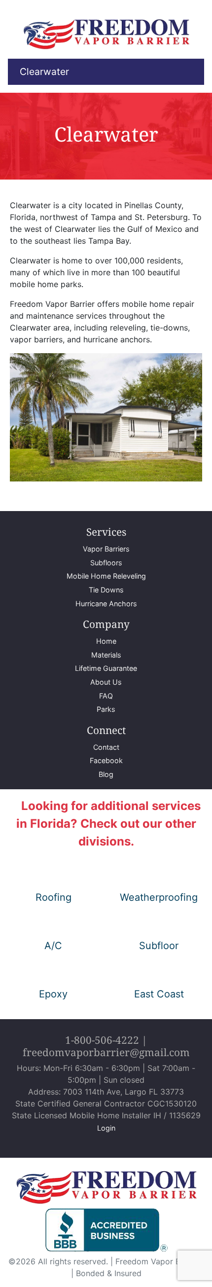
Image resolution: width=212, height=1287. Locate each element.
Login (106, 1128)
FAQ (106, 696)
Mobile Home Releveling (106, 576)
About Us (106, 682)
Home (106, 641)
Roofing (53, 897)
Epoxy (53, 994)
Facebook (106, 760)
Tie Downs (106, 590)
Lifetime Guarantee (106, 668)
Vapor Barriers (106, 549)
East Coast (159, 994)
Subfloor (158, 946)
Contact (106, 747)
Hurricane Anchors (106, 603)
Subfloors (106, 562)
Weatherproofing (159, 897)
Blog (106, 774)
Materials (106, 655)
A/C (53, 946)
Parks (106, 709)
